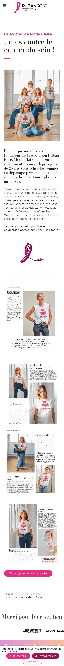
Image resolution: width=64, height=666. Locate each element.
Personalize (32, 661)
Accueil (8, 593)
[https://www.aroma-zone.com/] (9, 630)
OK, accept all (19, 656)
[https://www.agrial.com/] (55, 630)
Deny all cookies (46, 656)
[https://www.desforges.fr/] (32, 630)
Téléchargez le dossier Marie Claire (28, 573)
